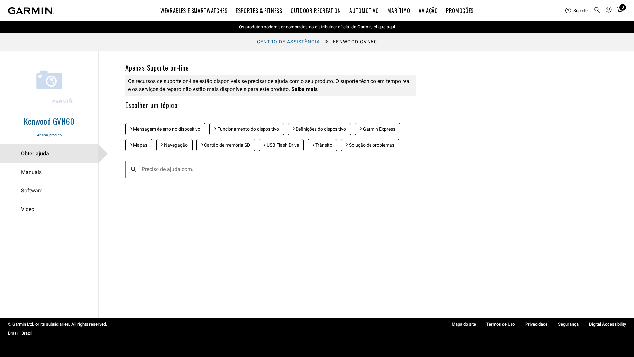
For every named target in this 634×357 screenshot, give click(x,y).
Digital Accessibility (607, 324)
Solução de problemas (371, 145)
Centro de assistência (288, 41)
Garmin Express (378, 129)
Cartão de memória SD (226, 145)
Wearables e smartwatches (193, 11)
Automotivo (364, 11)
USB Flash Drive (282, 145)
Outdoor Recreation (316, 11)
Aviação (428, 11)
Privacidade (536, 324)
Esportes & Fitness (259, 11)
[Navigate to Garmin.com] (31, 10)
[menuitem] (576, 10)
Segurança (568, 324)
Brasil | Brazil (20, 333)
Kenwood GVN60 (49, 121)
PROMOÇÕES (460, 11)
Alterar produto (49, 135)
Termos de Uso (500, 324)
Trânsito (323, 145)
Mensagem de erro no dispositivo (166, 129)
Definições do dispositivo (320, 129)
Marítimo (398, 11)
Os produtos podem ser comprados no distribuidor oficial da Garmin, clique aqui (317, 26)
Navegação (175, 145)
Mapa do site (464, 324)
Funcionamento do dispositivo (247, 129)
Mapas (139, 145)
